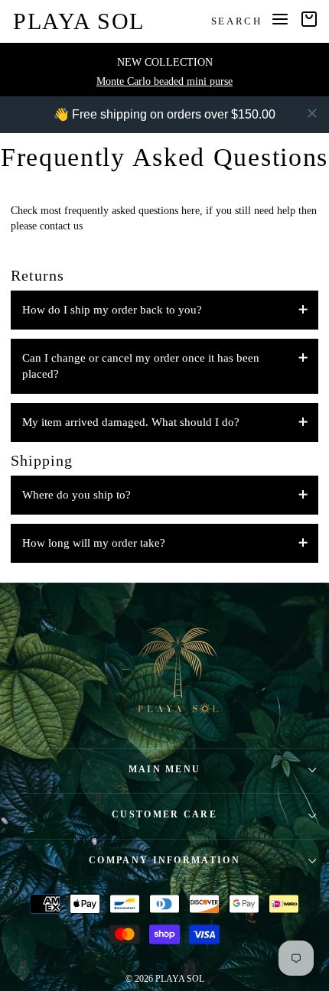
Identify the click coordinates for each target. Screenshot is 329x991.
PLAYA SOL (79, 21)
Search (236, 21)
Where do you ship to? (76, 495)
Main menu (165, 770)
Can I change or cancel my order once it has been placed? (140, 366)
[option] (164, 70)
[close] (312, 113)
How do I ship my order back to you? (112, 310)
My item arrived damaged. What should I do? (130, 422)
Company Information (164, 861)
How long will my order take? (93, 543)
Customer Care (164, 815)
